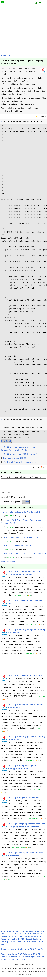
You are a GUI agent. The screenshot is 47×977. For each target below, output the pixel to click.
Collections (23, 949)
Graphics (19, 934)
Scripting (37, 939)
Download (6, 441)
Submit (26, 502)
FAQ (17, 959)
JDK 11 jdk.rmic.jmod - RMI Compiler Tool (21, 454)
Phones (4, 959)
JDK (10, 55)
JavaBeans (6, 936)
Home (3, 55)
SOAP (27, 942)
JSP (25, 936)
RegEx (21, 957)
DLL (40, 954)
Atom (37, 949)
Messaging (6, 939)
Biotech (10, 931)
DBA (20, 954)
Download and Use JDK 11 (14, 458)
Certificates (11, 957)
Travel (11, 959)
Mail (39, 936)
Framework (40, 931)
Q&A (33, 957)
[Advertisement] (23, 29)
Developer (12, 954)
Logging (32, 936)
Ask (43, 949)
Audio (3, 931)
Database (29, 931)
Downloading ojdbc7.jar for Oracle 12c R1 (21, 537)
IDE (30, 934)
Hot (8, 949)
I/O (26, 934)
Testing (34, 942)
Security (4, 942)
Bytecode (20, 931)
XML (3, 944)
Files (3, 957)
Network (15, 939)
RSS (32, 949)
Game (3, 934)
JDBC (14, 936)
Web (41, 942)
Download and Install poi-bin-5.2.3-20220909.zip (24, 553)
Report (28, 939)
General (10, 934)
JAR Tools (37, 934)
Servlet (20, 942)
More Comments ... (9, 562)
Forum (24, 959)
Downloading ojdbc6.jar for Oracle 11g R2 (21, 512)
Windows (27, 954)
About (14, 949)
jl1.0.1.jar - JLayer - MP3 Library (17, 545)
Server (12, 942)
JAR (35, 954)
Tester (3, 954)
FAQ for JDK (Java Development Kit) (20, 462)
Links (27, 957)
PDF (22, 939)
